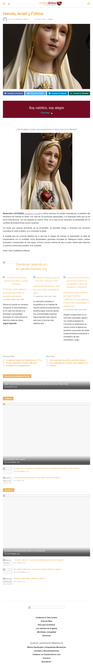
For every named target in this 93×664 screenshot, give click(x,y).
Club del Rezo (46, 621)
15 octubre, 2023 (39, 19)
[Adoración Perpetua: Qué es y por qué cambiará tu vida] (46, 280)
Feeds (50, 19)
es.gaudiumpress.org (31, 268)
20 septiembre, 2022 (13, 462)
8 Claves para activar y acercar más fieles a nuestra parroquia (15, 292)
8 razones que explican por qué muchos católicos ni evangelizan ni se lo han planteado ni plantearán (76, 299)
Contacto (46, 658)
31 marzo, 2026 (20, 563)
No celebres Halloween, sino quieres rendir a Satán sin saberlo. (38, 569)
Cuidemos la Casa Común (46, 617)
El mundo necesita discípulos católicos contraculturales (25, 551)
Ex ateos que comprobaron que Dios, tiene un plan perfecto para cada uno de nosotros (46, 468)
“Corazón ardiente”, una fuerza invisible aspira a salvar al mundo (38, 560)
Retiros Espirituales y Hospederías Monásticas (46, 647)
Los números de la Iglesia (46, 628)
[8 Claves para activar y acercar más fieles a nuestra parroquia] (16, 283)
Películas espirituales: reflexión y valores (29, 578)
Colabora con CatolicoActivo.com (46, 654)
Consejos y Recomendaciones (46, 651)
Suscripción (46, 661)
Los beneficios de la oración (15, 459)
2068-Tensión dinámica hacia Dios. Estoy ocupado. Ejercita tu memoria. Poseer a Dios (36, 384)
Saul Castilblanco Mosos (19, 19)
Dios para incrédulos (46, 624)
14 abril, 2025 (19, 480)
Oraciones (46, 635)
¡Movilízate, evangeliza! (46, 632)
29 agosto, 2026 (11, 387)
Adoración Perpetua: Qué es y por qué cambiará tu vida (46, 289)
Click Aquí (45, 112)
